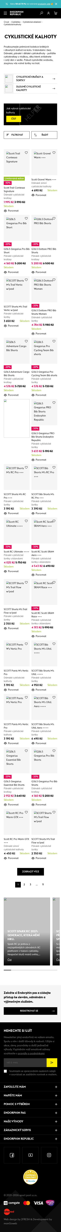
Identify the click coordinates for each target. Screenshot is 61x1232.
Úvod (6, 22)
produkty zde (44, 4)
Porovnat (13, 211)
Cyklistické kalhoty (12, 25)
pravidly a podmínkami (31, 1053)
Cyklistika (15, 22)
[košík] (55, 13)
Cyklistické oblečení (32, 22)
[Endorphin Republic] (16, 13)
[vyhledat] (41, 13)
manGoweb (10, 1223)
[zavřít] (56, 4)
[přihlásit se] (48, 13)
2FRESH (25, 1219)
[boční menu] (5, 13)
